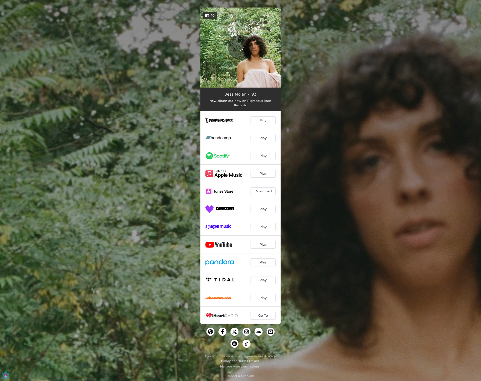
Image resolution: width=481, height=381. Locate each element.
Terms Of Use (249, 361)
